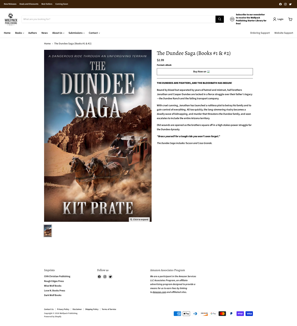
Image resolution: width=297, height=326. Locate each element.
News (44, 33)
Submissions (76, 33)
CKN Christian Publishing (57, 276)
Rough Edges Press (54, 281)
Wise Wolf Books (52, 285)
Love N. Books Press (54, 290)
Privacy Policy (63, 309)
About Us (57, 33)
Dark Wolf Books (52, 295)
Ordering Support (260, 33)
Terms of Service (109, 309)
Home (7, 33)
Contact (93, 33)
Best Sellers (46, 4)
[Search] (219, 19)
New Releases (10, 4)
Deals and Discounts (28, 4)
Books (18, 33)
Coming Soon (61, 4)
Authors (32, 33)
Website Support (283, 33)
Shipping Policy (91, 309)
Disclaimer (77, 309)
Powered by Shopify (52, 316)
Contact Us (49, 309)
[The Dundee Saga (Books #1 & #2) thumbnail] (48, 231)
